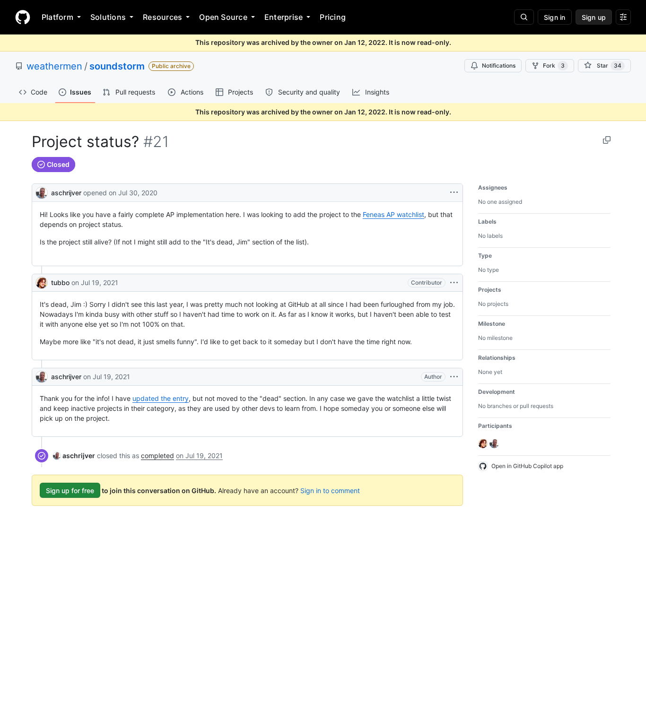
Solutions (108, 17)
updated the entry (160, 398)
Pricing (333, 17)
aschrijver (66, 193)
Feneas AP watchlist (393, 214)
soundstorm (117, 66)
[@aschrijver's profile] (41, 192)
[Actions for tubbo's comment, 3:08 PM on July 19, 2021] (454, 282)
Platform (57, 17)
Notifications (498, 65)
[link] (74, 455)
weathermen (54, 66)
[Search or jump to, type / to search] (524, 17)
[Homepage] (22, 17)
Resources (162, 17)
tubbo (60, 282)
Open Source (223, 17)
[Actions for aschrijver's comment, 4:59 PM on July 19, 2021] (454, 376)
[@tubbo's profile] (41, 282)
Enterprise (283, 17)
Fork (554, 65)
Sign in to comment (330, 490)
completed (157, 456)
